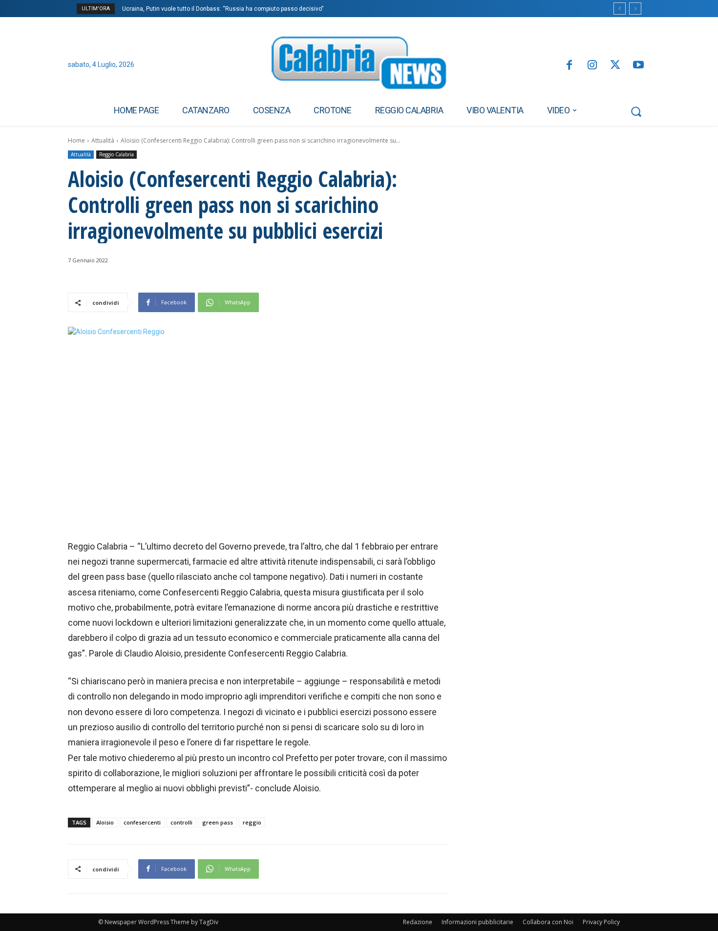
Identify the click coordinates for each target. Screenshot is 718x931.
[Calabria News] (359, 65)
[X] (615, 66)
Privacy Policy (601, 922)
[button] (636, 111)
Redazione (417, 922)
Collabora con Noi (548, 922)
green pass (217, 822)
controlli (181, 822)
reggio (252, 822)
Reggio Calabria (116, 154)
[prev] (619, 8)
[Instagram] (592, 66)
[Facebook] (569, 66)
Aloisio (105, 822)
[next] (635, 8)
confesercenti (142, 822)
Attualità (102, 140)
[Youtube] (639, 66)
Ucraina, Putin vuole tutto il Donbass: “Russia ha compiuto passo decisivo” (222, 8)
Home (76, 140)
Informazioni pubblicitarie (477, 922)
